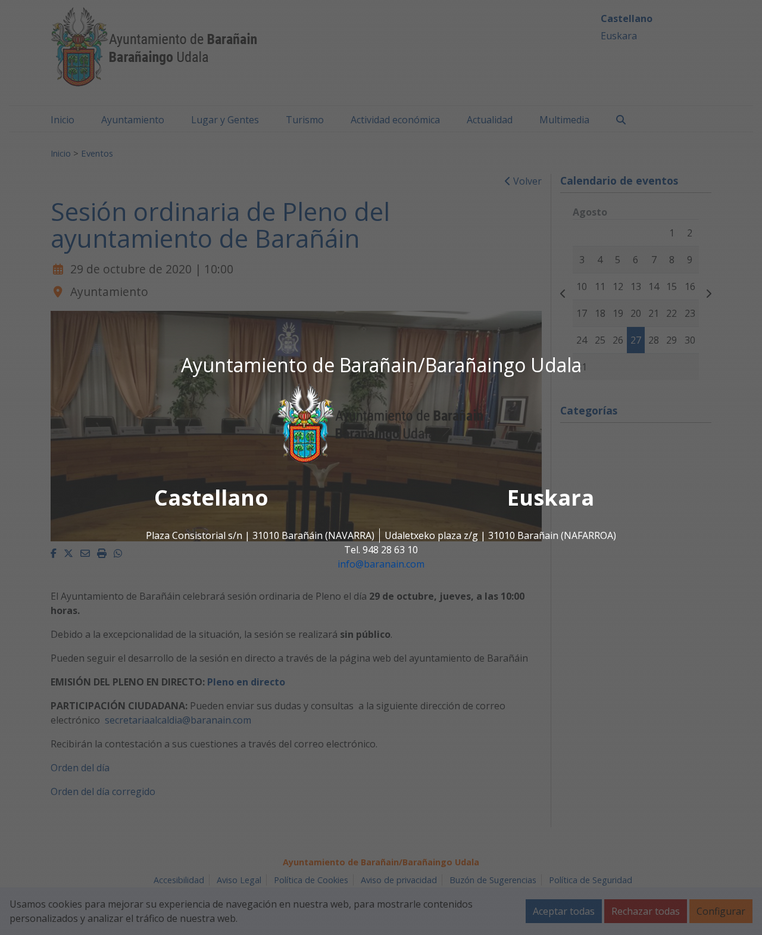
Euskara (550, 498)
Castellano (211, 498)
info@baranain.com (381, 564)
